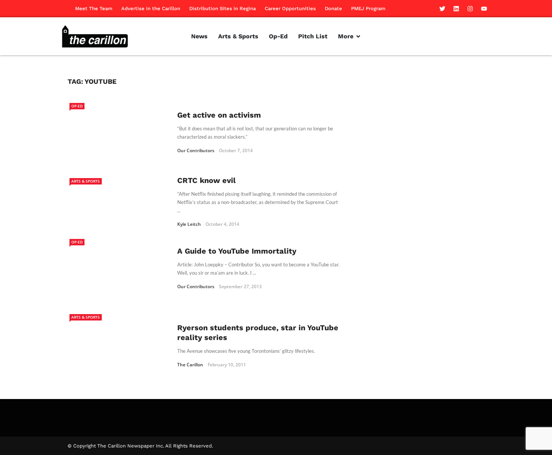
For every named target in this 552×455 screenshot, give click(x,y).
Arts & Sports (85, 181)
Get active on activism (219, 114)
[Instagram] (470, 9)
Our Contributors (195, 150)
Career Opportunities (290, 8)
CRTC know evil (206, 180)
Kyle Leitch (189, 224)
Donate (333, 8)
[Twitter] (442, 9)
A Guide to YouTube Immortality (236, 250)
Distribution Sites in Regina (222, 8)
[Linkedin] (456, 9)
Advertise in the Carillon (150, 8)
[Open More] (358, 36)
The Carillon (190, 364)
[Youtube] (484, 9)
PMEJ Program (368, 8)
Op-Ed (77, 106)
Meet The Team (93, 8)
